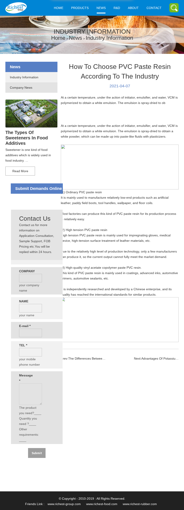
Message (25, 378)
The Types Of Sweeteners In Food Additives (26, 138)
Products (80, 8)
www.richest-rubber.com (140, 504)
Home (58, 8)
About (133, 8)
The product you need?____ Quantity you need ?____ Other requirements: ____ (30, 424)
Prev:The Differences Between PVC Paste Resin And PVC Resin (83, 358)
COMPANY (25, 271)
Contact (154, 8)
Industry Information (109, 38)
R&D (117, 8)
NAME (23, 301)
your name (26, 315)
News (101, 8)
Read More (20, 171)
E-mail (25, 326)
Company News (21, 87)
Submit (37, 453)
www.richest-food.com (101, 504)
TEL (23, 345)
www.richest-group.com (64, 504)
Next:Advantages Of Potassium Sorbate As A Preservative (156, 358)
